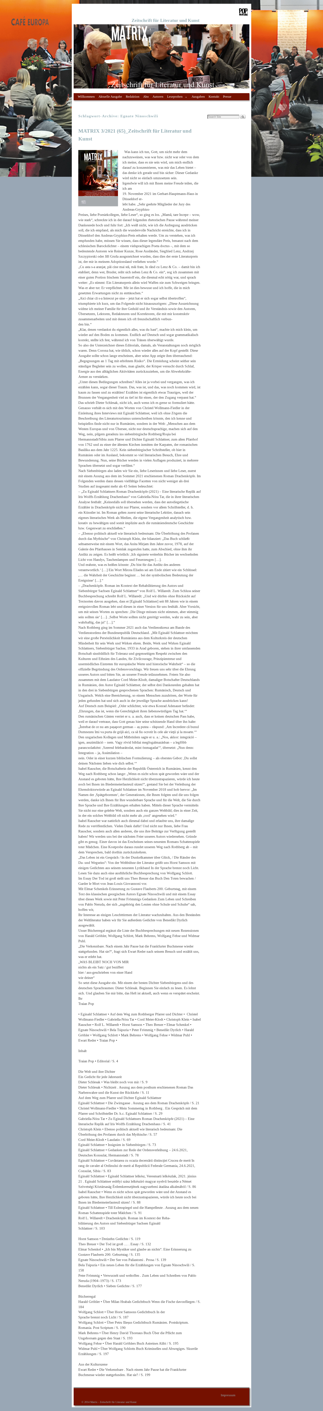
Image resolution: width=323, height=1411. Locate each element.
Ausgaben (198, 96)
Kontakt (214, 96)
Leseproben (174, 97)
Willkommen (86, 96)
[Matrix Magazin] (161, 56)
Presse (227, 96)
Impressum (228, 1395)
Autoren (158, 96)
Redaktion (132, 96)
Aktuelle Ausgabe (110, 96)
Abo (146, 96)
